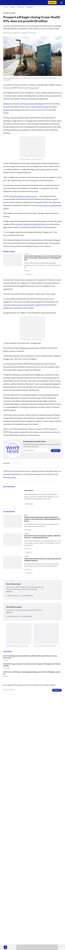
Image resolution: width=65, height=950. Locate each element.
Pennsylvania (29, 7)
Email (17, 463)
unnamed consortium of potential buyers (30, 224)
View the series (29, 504)
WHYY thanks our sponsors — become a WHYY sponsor (31, 159)
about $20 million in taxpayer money (23, 196)
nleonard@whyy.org (26, 616)
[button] (5, 947)
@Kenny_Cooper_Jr (13, 595)
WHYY (6, 3)
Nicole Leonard (16, 33)
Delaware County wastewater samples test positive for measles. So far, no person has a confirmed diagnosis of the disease (42, 519)
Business (13, 7)
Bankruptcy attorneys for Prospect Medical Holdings (23, 104)
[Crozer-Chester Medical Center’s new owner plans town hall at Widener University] (12, 563)
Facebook (11, 463)
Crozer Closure (9, 13)
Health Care (21, 7)
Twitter (14, 463)
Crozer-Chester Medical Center (37, 107)
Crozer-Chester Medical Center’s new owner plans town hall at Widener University (42, 560)
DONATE (53, 3)
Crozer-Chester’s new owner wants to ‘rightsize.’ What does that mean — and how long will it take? (42, 537)
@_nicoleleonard (13, 616)
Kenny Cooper (8, 33)
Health (6, 7)
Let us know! (34, 88)
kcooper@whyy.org (27, 595)
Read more (9, 591)
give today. (12, 477)
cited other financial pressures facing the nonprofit (22, 305)
